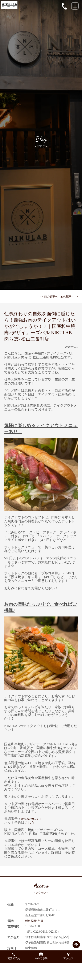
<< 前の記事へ (49, 296)
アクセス (68, 958)
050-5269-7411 (31, 819)
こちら (29, 822)
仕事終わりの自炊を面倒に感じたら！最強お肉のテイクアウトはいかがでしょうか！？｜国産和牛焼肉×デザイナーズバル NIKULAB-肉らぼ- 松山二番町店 (40, 326)
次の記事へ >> (69, 296)
